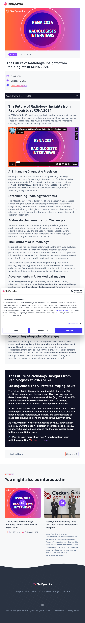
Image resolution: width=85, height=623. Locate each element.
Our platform (22, 591)
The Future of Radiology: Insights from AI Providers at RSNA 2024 (21, 524)
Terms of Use (59, 610)
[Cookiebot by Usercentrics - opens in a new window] (72, 291)
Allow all (69, 330)
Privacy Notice (73, 610)
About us (36, 591)
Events (14, 54)
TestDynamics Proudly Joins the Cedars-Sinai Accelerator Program (61, 524)
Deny (16, 330)
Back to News (16, 453)
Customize (41, 330)
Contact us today (39, 440)
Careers (46, 591)
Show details (73, 324)
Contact (65, 591)
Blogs (56, 591)
